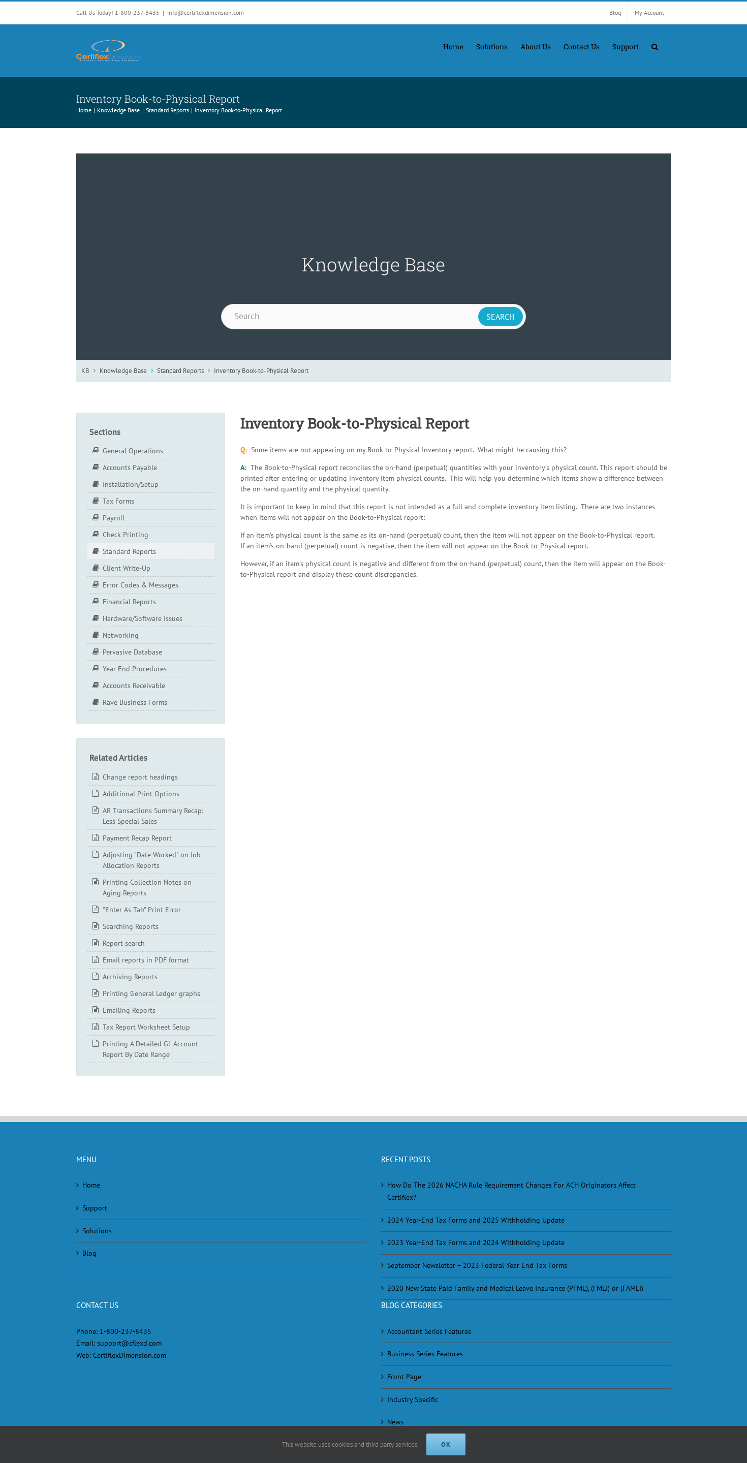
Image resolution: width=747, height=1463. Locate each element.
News (395, 1421)
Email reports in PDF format (146, 959)
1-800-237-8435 (125, 1331)
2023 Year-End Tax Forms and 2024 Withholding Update (476, 1242)
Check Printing (125, 534)
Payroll (113, 517)
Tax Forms (118, 501)
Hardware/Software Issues (142, 618)
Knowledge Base (123, 370)
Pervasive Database (132, 652)
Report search (124, 943)
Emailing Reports (129, 1010)
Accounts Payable (130, 467)
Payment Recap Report (137, 838)
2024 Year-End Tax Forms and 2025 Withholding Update (476, 1220)
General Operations (133, 450)
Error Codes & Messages (140, 584)
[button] (654, 45)
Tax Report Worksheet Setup (146, 1027)
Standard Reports (180, 370)
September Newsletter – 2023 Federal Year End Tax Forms (477, 1265)
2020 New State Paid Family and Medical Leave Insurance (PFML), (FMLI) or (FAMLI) (515, 1288)
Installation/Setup (131, 484)
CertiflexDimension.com (129, 1355)
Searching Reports (131, 926)
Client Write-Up (126, 568)
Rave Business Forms (135, 702)
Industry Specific (412, 1399)
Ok (446, 1444)
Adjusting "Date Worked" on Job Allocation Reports (152, 860)
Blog (89, 1253)
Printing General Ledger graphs (151, 993)
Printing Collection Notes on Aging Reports (147, 887)
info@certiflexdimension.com (205, 12)
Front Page (404, 1376)
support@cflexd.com (129, 1343)
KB (85, 370)
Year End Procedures (135, 668)
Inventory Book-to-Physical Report (261, 370)
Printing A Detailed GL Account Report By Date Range (150, 1049)
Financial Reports (129, 601)
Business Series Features (425, 1353)
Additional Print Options (141, 793)
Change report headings (140, 777)
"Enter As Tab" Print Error (142, 909)
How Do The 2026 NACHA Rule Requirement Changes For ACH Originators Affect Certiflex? (511, 1191)
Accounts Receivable (134, 685)
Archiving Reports (130, 976)
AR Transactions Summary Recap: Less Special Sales (153, 816)
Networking (121, 635)
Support (94, 1207)
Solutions (97, 1230)
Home (91, 1185)
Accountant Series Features (429, 1331)
